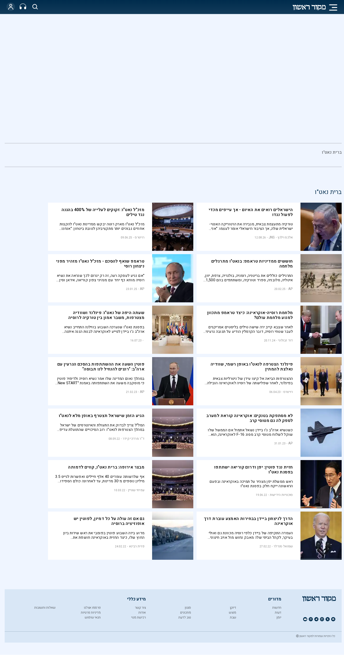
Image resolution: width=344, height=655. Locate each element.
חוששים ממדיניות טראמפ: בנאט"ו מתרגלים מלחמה (252, 263)
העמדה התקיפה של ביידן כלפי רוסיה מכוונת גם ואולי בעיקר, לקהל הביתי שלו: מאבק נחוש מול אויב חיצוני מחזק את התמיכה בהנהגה (251, 535)
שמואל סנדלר (283, 546)
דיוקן (233, 607)
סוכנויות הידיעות (281, 494)
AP (290, 288)
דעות (278, 612)
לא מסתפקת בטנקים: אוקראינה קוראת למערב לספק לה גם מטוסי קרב (249, 418)
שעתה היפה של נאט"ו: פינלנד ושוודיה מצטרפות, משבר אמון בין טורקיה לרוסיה (106, 315)
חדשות (276, 607)
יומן (278, 617)
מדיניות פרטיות (91, 612)
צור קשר (140, 607)
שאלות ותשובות (44, 607)
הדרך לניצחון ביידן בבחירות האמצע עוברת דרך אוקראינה (248, 521)
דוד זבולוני (285, 340)
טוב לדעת (184, 617)
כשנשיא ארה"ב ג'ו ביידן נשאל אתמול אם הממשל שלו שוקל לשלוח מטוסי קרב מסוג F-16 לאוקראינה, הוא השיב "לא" (250, 432)
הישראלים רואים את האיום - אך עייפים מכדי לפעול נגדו (251, 212)
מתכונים (185, 612)
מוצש (232, 612)
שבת (233, 617)
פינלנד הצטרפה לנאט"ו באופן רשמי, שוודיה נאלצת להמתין (252, 366)
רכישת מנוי (138, 617)
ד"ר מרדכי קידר (133, 438)
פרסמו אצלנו (92, 607)
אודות (142, 612)
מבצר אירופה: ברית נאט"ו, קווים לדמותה (106, 467)
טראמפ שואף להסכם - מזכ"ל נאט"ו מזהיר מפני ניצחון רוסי (100, 263)
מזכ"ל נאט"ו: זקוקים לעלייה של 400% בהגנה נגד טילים (103, 212)
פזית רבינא (136, 546)
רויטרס (139, 237)
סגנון (188, 607)
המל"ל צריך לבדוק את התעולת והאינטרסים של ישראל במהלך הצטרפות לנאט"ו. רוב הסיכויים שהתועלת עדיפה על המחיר (100, 427)
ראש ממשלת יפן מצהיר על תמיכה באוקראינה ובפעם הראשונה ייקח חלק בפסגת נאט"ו (251, 483)
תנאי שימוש (93, 617)
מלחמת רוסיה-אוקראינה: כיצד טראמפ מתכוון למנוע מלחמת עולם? (250, 315)
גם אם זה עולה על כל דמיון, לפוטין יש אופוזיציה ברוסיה (109, 521)
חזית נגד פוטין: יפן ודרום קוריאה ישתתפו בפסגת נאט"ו (253, 469)
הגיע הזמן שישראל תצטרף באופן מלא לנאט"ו (102, 416)
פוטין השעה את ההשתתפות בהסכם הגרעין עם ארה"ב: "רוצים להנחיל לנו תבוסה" (100, 366)
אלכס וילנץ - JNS (281, 237)
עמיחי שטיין (136, 490)
